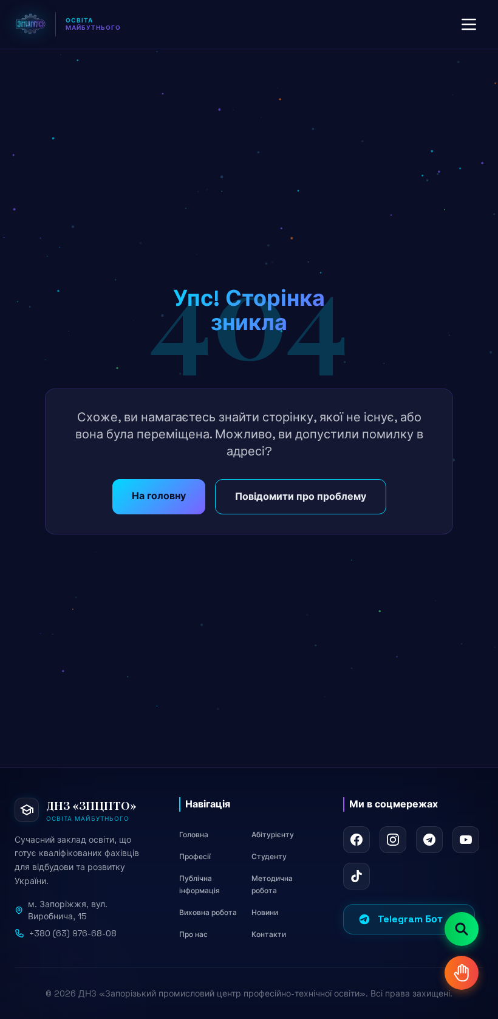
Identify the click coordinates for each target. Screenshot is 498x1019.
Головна (193, 835)
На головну (159, 495)
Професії (195, 857)
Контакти (268, 934)
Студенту (269, 857)
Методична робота (272, 885)
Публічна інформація (199, 885)
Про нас (193, 934)
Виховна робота (208, 912)
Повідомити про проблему (300, 496)
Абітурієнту (272, 835)
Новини (264, 912)
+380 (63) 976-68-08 (73, 933)
